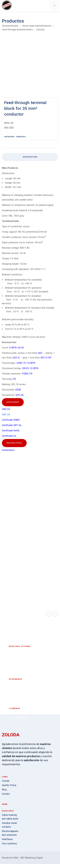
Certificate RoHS (11, 430)
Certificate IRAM (10, 419)
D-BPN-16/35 (16, 347)
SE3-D (16, 357)
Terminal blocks (10, 25)
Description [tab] (30, 157)
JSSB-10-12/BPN (25, 363)
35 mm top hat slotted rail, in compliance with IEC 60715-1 (44, 591)
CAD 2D (6, 409)
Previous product (49, 614)
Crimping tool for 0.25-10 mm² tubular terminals (15, 591)
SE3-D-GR (45, 357)
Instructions (8, 450)
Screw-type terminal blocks (36, 25)
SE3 (40, 353)
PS (14, 379)
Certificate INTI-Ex (12, 425)
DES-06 (20, 395)
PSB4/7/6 (27, 373)
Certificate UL (9, 436)
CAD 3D (6, 414)
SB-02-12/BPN (30, 368)
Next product (55, 614)
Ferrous (41, 29)
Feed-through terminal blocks (17, 29)
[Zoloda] (7, 5)
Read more (16, 522)
